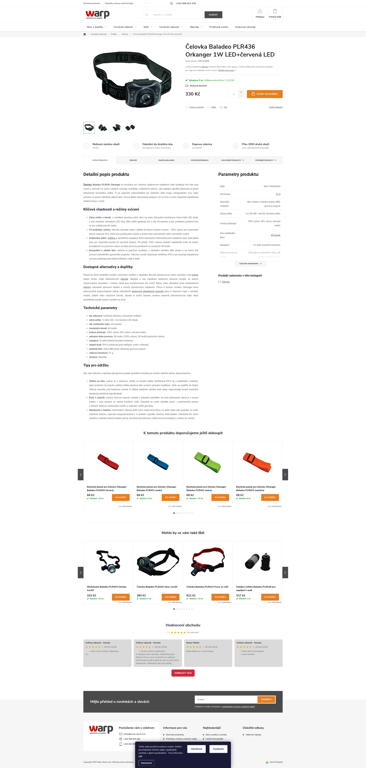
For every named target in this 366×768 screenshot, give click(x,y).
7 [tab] (189, 513)
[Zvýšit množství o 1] (241, 92)
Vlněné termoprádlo (214, 739)
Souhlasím (218, 749)
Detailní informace (226, 70)
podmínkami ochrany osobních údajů (238, 706)
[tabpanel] (108, 474)
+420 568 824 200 (131, 739)
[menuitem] (96, 27)
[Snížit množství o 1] (241, 96)
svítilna (111, 238)
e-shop (195, 275)
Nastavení (146, 763)
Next (285, 474)
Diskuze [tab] (133, 160)
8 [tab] (192, 513)
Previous (80, 474)
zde (140, 756)
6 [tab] (187, 513)
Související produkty (231, 160)
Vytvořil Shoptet (276, 762)
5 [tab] (184, 513)
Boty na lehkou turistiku (216, 735)
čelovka (204, 66)
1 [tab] (174, 513)
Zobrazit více (183, 673)
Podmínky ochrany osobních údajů (119, 3)
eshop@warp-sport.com (134, 734)
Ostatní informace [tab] (199, 160)
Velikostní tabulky (253, 735)
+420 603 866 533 (131, 744)
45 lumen (275, 235)
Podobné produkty (264, 160)
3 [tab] (179, 513)
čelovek (124, 279)
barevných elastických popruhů (148, 291)
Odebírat (266, 699)
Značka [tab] (166, 160)
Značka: (276, 107)
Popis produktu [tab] (100, 160)
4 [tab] (181, 513)
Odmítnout (196, 749)
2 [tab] (176, 513)
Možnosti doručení (198, 85)
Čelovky (226, 282)
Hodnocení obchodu (183, 625)
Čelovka (87, 184)
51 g (278, 194)
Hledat (213, 14)
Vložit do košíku (267, 94)
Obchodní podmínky (91, 3)
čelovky (87, 287)
